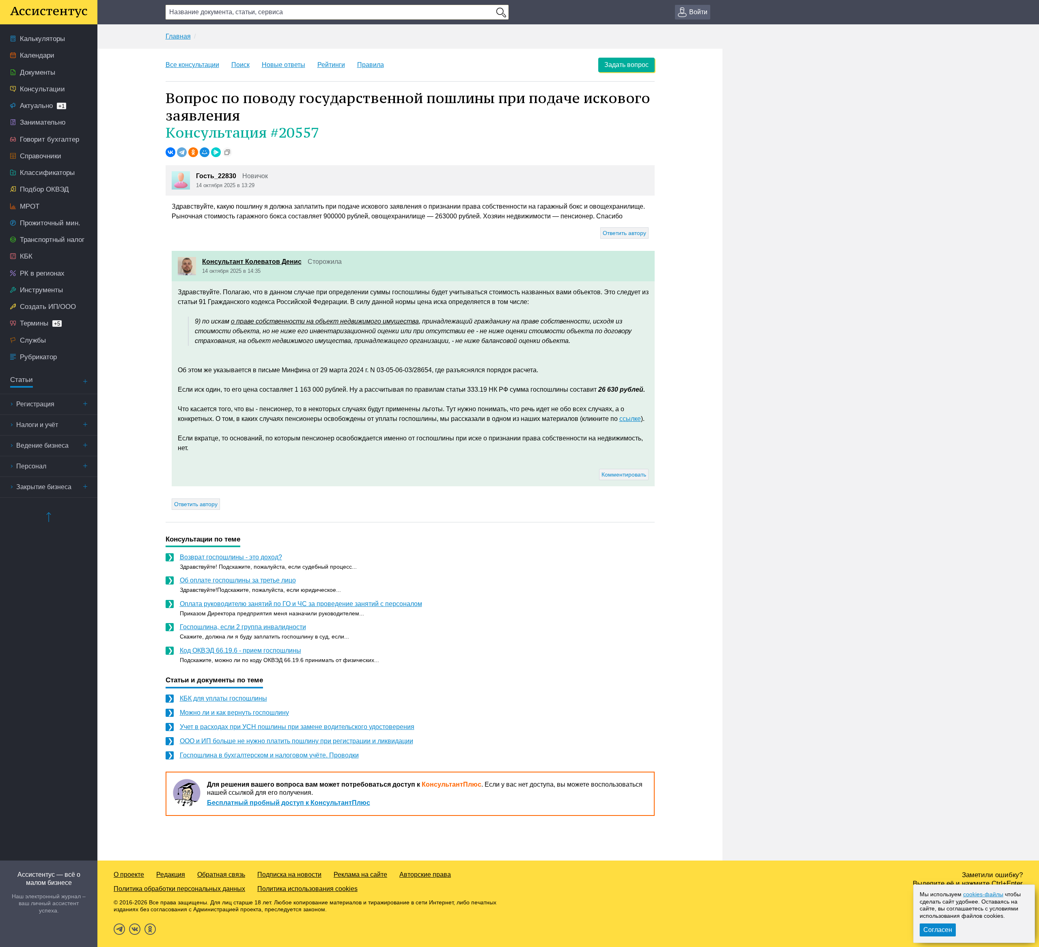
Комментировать (623, 474)
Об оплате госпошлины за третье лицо (238, 580)
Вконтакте (134, 929)
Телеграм (119, 929)
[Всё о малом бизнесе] (48, 12)
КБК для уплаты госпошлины (223, 698)
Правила (370, 64)
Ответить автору (624, 233)
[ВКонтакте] (170, 152)
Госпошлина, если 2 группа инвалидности (243, 626)
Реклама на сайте (360, 874)
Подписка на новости (289, 874)
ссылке (630, 418)
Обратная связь (221, 874)
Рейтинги (331, 64)
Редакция (170, 874)
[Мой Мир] (204, 152)
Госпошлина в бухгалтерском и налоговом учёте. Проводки (269, 755)
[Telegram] (182, 152)
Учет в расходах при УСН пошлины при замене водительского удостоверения (297, 726)
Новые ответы (283, 64)
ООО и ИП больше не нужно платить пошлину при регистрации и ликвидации (296, 741)
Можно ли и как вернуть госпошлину (234, 712)
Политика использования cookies (307, 888)
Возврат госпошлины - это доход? (231, 557)
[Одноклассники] (193, 152)
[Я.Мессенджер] (216, 152)
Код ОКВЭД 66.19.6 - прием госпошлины (240, 650)
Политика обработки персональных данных (179, 888)
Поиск (240, 64)
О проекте (129, 874)
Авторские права (425, 874)
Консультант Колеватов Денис (252, 261)
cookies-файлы (983, 894)
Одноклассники (150, 929)
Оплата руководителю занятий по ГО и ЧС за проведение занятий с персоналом (301, 603)
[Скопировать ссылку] (227, 152)
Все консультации (192, 64)
